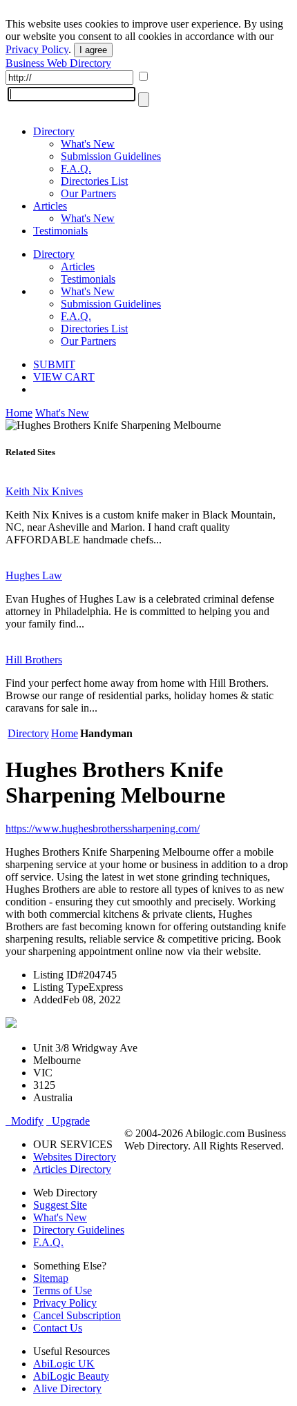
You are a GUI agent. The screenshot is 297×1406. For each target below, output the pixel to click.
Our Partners (88, 193)
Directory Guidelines (78, 1230)
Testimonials (60, 231)
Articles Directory (72, 1169)
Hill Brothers (34, 659)
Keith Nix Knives (44, 491)
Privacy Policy (37, 49)
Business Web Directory (58, 63)
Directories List (94, 181)
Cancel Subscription (77, 1315)
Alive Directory (67, 1388)
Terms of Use (62, 1290)
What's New (88, 144)
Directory (54, 131)
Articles (50, 206)
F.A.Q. (76, 168)
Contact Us (57, 1328)
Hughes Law (34, 575)
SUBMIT (54, 364)
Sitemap (50, 1278)
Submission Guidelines (111, 156)
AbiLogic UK (64, 1363)
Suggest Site (60, 1205)
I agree (93, 50)
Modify (25, 1121)
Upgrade (68, 1121)
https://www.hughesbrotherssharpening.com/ (103, 828)
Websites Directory (74, 1157)
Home (19, 413)
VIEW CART (64, 377)
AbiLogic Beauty (71, 1376)
